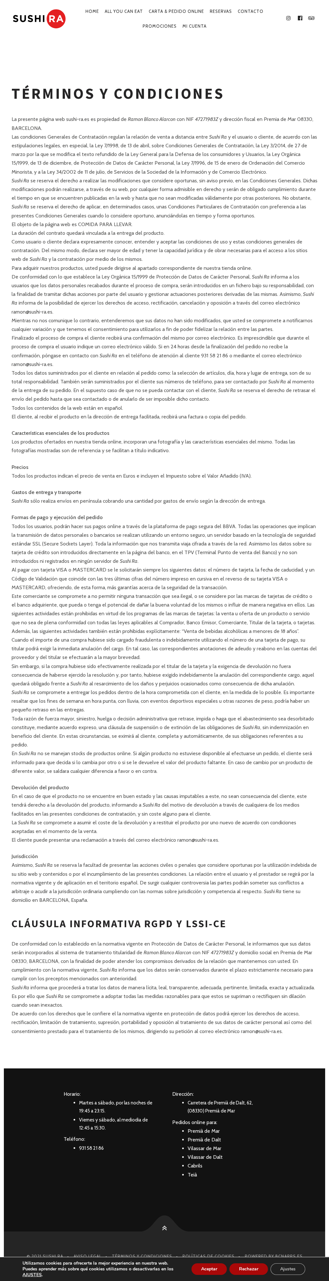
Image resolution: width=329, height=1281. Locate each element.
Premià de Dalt (204, 1140)
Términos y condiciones (142, 1256)
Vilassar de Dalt (205, 1157)
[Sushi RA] (39, 18)
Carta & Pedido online (176, 11)
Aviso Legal (88, 1256)
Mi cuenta (194, 26)
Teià (192, 1175)
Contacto (250, 11)
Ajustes (288, 1269)
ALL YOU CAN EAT (124, 11)
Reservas (221, 11)
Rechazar (248, 1269)
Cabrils (195, 1166)
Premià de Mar (204, 1131)
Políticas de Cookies (208, 1256)
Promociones (160, 26)
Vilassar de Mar (204, 1148)
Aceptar (209, 1269)
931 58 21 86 (91, 1148)
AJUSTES (32, 1275)
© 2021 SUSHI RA (45, 1256)
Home (92, 11)
